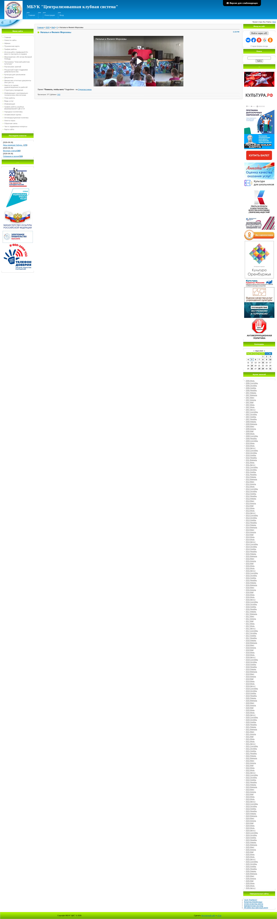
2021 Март (250, 732)
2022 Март (250, 761)
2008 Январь (251, 422)
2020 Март (250, 703)
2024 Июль (250, 828)
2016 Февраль (251, 585)
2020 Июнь (250, 710)
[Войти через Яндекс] (259, 40)
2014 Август (251, 542)
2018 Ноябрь (251, 664)
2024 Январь (251, 813)
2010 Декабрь (251, 458)
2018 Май (249, 650)
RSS (274, 22)
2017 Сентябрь (252, 631)
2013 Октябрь (251, 518)
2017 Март (250, 616)
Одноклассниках (85, 89)
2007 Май (249, 402)
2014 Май (249, 535)
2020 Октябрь (251, 720)
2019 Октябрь (251, 691)
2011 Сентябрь (252, 467)
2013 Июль (250, 511)
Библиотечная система (253, 906)
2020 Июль (250, 712)
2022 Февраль (251, 758)
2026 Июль (250, 886)
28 (259, 369)
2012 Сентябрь (252, 489)
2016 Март (250, 587)
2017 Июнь (250, 624)
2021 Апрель (251, 734)
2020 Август (251, 715)
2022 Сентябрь (252, 775)
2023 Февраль (251, 787)
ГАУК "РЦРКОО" (250, 900)
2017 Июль (250, 626)
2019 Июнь (250, 681)
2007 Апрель (251, 400)
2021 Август (251, 744)
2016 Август (251, 599)
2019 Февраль (251, 672)
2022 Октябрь (251, 777)
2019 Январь (251, 669)
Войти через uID (259, 33)
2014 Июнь (250, 537)
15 (263, 363)
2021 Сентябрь (252, 746)
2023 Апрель (251, 792)
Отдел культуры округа (253, 904)
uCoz (219, 915)
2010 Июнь (250, 443)
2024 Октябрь (251, 835)
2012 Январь (251, 477)
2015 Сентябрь (252, 573)
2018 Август (251, 657)
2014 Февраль (251, 527)
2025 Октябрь (251, 864)
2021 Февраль (251, 729)
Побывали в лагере (11, 156)
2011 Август (250, 465)
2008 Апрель (251, 429)
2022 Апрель (251, 763)
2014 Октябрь (251, 547)
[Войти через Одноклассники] (270, 40)
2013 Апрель (251, 503)
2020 (48, 27)
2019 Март (250, 674)
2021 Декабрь (251, 753)
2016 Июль (250, 597)
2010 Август (251, 448)
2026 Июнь (250, 883)
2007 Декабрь (251, 419)
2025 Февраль (251, 845)
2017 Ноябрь (251, 636)
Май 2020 (259, 351)
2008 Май (249, 431)
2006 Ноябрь (251, 388)
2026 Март (250, 876)
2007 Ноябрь (251, 417)
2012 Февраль (251, 479)
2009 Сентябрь (252, 441)
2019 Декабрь (251, 696)
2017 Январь (251, 612)
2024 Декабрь (251, 840)
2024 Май (249, 823)
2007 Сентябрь (252, 412)
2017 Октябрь (251, 633)
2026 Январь (251, 871)
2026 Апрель (251, 878)
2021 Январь (251, 727)
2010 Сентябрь (252, 450)
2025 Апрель (251, 850)
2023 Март (250, 789)
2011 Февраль (251, 460)
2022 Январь (251, 756)
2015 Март (250, 559)
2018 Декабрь (251, 667)
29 (263, 369)
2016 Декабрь (251, 609)
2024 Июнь (250, 826)
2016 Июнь (250, 595)
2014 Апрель (251, 532)
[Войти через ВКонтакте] (248, 40)
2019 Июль (250, 684)
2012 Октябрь (251, 491)
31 (270, 369)
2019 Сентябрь (252, 688)
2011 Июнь (250, 462)
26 (252, 369)
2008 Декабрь (251, 438)
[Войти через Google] (264, 40)
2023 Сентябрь (252, 804)
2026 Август (251, 888)
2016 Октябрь (251, 604)
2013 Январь (251, 498)
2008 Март (250, 426)
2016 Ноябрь (251, 607)
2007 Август (251, 410)
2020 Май (249, 708)
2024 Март (250, 818)
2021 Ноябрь (251, 751)
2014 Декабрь (251, 551)
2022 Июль (250, 770)
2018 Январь (251, 640)
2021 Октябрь (251, 749)
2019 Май (249, 679)
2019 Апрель (251, 676)
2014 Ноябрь (251, 549)
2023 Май (249, 794)
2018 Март (250, 645)
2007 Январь (251, 393)
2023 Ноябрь (251, 809)
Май (53, 27)
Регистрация (50, 15)
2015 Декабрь (251, 580)
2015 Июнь (250, 566)
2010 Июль (250, 446)
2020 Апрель (251, 705)
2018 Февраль (251, 643)
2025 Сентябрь (252, 862)
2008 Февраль (251, 424)
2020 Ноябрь (251, 722)
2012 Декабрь (251, 496)
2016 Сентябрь (252, 602)
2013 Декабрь (251, 523)
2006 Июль (250, 381)
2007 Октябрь (251, 414)
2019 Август (251, 686)
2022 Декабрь (251, 782)
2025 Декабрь (251, 869)
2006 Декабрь (251, 390)
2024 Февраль (251, 816)
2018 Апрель (251, 648)
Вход (62, 15)
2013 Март (250, 501)
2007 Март (250, 398)
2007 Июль (250, 407)
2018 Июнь (250, 652)
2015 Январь (251, 554)
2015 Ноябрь (251, 578)
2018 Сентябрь (252, 660)
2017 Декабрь (251, 638)
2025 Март (250, 847)
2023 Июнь (250, 797)
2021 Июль (250, 741)
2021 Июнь (250, 739)
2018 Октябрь (251, 662)
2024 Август (251, 830)
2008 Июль (250, 434)
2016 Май (249, 592)
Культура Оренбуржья (253, 902)
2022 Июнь (250, 768)
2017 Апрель (251, 619)
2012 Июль (250, 486)
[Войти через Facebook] (253, 40)
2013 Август (251, 513)
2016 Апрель (251, 590)
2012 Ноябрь (251, 494)
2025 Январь (251, 842)
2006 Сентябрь (252, 383)
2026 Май (249, 881)
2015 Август (251, 571)
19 (252, 366)
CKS (58, 94)
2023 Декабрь (251, 811)
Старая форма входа (259, 46)
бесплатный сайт (208, 915)
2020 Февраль (251, 700)
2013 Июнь (250, 508)
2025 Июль (250, 857)
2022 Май (249, 765)
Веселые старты (10, 151)
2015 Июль (250, 568)
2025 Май (249, 852)
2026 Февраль (251, 874)
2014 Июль (250, 539)
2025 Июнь (250, 854)
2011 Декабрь (251, 474)
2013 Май (249, 506)
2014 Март (250, 530)
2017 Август (251, 628)
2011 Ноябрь (251, 472)
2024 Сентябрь (252, 833)
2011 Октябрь (251, 470)
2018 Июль (250, 655)
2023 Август (251, 801)
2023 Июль (250, 799)
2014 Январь (251, 525)
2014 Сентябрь (252, 544)
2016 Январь (251, 583)
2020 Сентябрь (252, 717)
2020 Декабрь (251, 725)
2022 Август (251, 773)
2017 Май (249, 621)
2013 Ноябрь (251, 520)
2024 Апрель (251, 821)
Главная (31, 15)
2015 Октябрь (251, 575)
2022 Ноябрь (251, 780)
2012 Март (250, 482)
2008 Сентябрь (252, 436)
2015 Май (249, 563)
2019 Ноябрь (251, 693)
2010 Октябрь (251, 453)
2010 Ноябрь (251, 455)
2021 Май (249, 737)
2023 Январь (251, 785)
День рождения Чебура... (13, 145)
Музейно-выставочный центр (256, 908)
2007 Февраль (251, 395)
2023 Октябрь (251, 806)
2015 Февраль (251, 556)
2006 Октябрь (251, 385)
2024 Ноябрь (251, 838)
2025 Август (251, 859)
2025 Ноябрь (251, 866)
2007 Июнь (250, 405)
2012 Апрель (251, 484)
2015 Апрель (251, 561)
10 (270, 360)
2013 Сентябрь (252, 515)
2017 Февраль (251, 614)
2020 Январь (251, 698)
